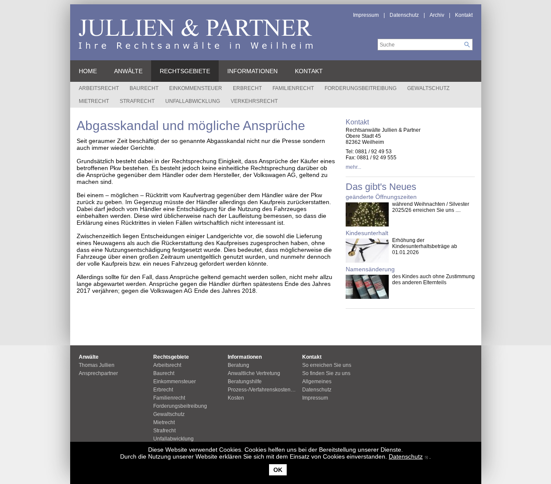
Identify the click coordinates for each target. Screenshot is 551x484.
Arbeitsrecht (99, 88)
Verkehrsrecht (254, 101)
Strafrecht (137, 101)
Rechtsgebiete (185, 71)
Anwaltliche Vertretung (254, 373)
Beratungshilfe (245, 382)
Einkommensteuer (195, 88)
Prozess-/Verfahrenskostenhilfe (264, 390)
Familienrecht (293, 88)
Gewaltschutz (428, 88)
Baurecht (144, 88)
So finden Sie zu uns (326, 373)
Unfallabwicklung (192, 101)
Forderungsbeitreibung (360, 88)
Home (88, 71)
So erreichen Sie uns (326, 365)
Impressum (366, 15)
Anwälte (128, 71)
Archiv (437, 15)
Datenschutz (406, 456)
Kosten (236, 398)
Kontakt (464, 15)
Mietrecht (94, 101)
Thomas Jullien (97, 365)
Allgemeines (316, 382)
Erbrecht (247, 88)
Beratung (238, 365)
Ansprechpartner (98, 373)
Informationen (252, 71)
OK (277, 469)
